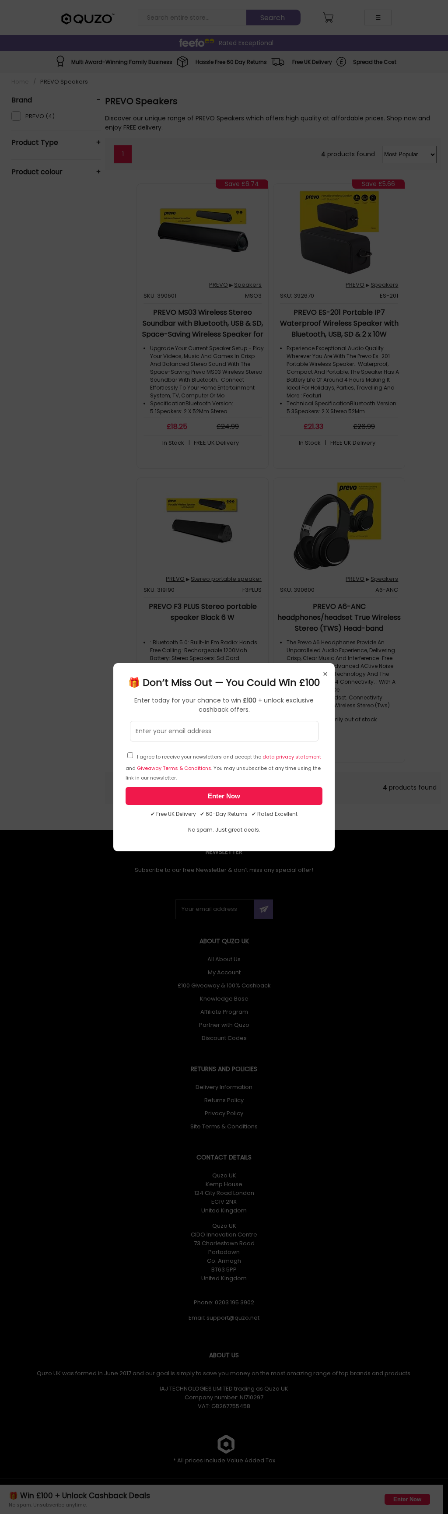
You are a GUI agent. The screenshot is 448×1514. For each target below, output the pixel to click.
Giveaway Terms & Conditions (174, 768)
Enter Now (224, 796)
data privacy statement (291, 756)
